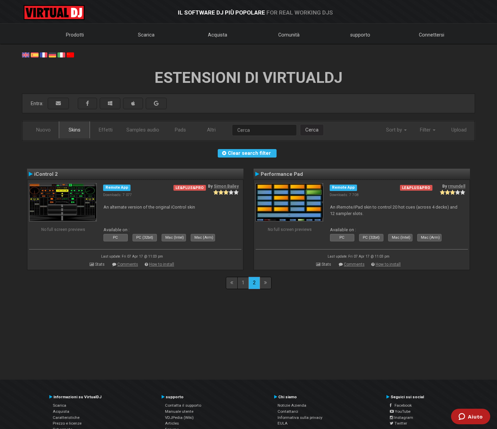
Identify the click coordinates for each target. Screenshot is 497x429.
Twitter (400, 423)
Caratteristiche (66, 417)
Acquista (217, 35)
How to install (161, 264)
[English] (25, 54)
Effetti (106, 130)
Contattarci (288, 411)
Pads (180, 130)
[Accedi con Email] (58, 104)
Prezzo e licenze (67, 423)
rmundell (456, 186)
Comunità (289, 35)
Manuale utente (179, 411)
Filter (426, 130)
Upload (459, 130)
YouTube (402, 411)
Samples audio (142, 130)
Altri (211, 130)
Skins (74, 130)
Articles (172, 423)
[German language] (52, 54)
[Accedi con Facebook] (87, 104)
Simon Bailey (226, 186)
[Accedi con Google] (156, 104)
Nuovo (43, 130)
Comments (127, 264)
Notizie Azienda (292, 405)
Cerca (311, 130)
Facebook (402, 405)
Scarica (146, 35)
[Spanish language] (34, 54)
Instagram (403, 417)
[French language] (43, 54)
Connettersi (431, 35)
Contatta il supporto (183, 405)
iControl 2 (46, 174)
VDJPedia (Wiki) (179, 417)
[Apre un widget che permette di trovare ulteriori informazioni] (470, 417)
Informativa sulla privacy (300, 417)
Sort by (394, 130)
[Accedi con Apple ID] (133, 104)
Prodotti (75, 35)
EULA (283, 423)
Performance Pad (282, 174)
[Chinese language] (70, 54)
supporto (360, 35)
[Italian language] (61, 54)
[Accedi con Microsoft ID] (110, 104)
